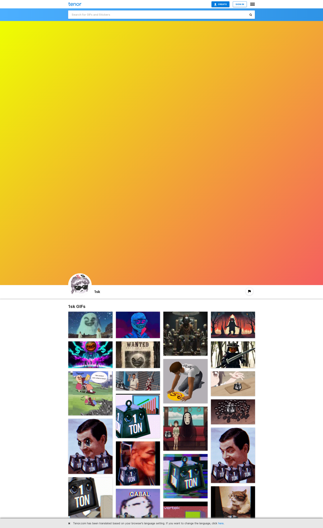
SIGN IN (240, 4)
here (221, 523)
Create (222, 4)
